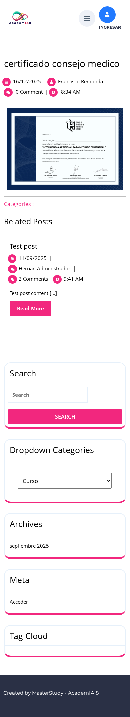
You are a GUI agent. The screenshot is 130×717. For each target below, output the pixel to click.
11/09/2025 (35, 258)
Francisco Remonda (80, 81)
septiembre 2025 (29, 545)
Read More (34, 306)
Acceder (19, 601)
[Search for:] (65, 397)
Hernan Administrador (47, 268)
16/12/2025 (27, 81)
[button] (87, 17)
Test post (23, 246)
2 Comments (36, 278)
